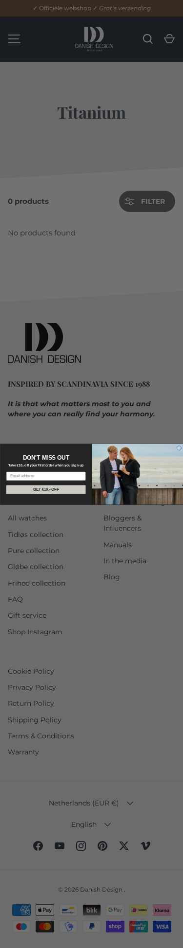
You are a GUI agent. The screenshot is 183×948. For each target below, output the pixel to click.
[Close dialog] (179, 448)
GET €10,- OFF (46, 489)
